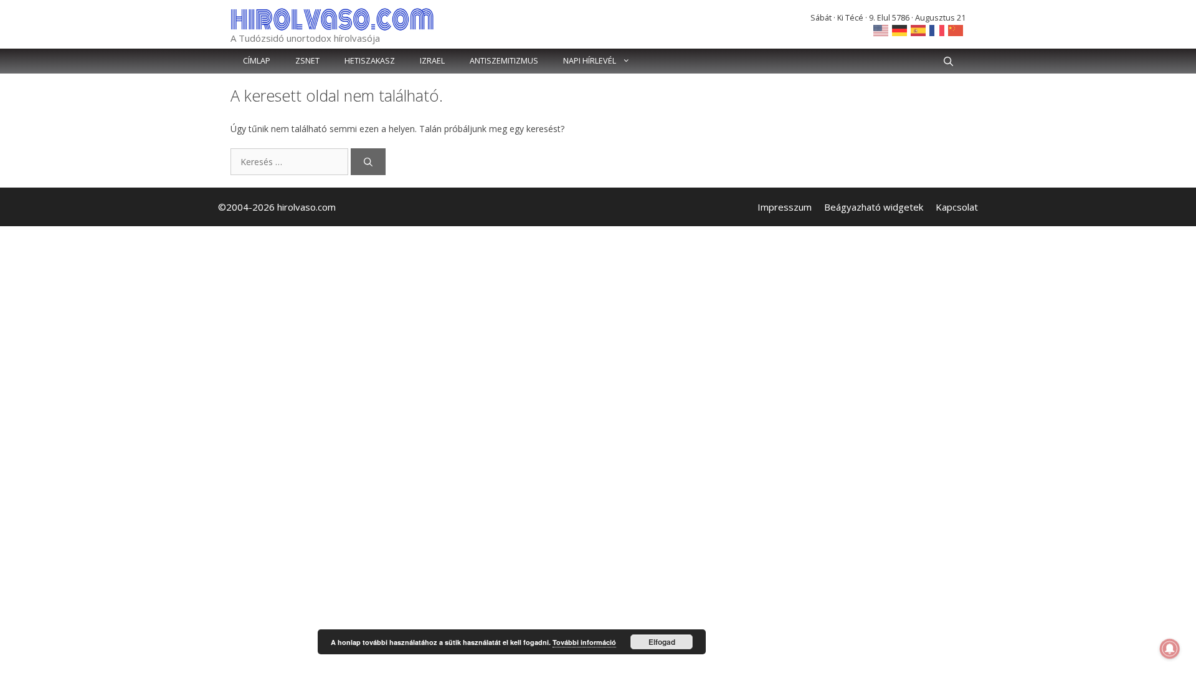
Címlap (256, 60)
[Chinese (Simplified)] (956, 29)
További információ (584, 642)
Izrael (432, 60)
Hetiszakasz (369, 60)
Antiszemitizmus (504, 60)
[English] (881, 29)
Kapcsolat (957, 207)
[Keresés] (368, 161)
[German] (900, 29)
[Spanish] (918, 29)
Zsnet (307, 60)
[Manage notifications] (1170, 649)
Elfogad (661, 641)
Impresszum (784, 207)
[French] (937, 29)
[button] (948, 61)
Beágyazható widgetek (873, 207)
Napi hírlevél (589, 60)
